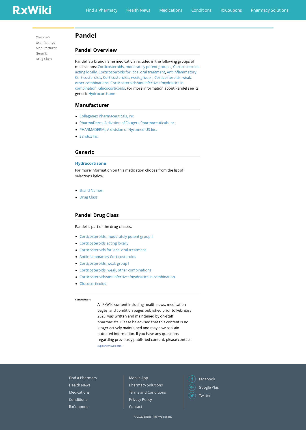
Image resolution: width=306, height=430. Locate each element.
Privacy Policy (140, 399)
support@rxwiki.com (109, 345)
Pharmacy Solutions (270, 10)
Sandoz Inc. (89, 136)
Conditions (201, 10)
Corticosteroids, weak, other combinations (115, 270)
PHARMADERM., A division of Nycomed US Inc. (118, 129)
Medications (170, 10)
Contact (135, 406)
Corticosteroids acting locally (104, 243)
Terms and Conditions (147, 392)
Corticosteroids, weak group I (128, 77)
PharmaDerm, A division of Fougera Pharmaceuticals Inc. (127, 122)
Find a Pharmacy (101, 10)
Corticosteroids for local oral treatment (132, 72)
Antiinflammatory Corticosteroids (108, 256)
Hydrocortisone (101, 93)
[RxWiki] (32, 10)
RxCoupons (231, 10)
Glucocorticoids (111, 88)
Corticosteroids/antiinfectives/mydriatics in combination (127, 276)
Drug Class (89, 197)
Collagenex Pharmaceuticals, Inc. (107, 116)
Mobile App (138, 377)
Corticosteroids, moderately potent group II (134, 66)
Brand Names (91, 190)
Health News (138, 10)
